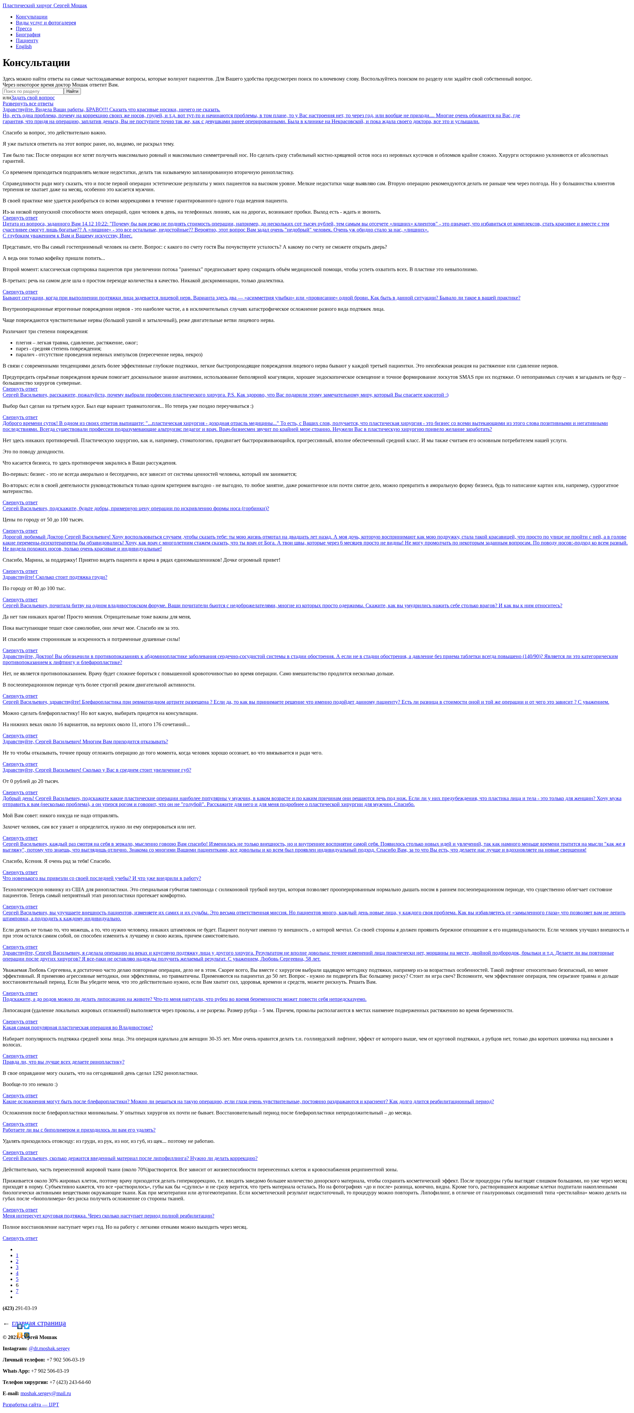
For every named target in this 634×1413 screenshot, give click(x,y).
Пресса (24, 28)
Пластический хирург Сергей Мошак (45, 5)
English (24, 46)
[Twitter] (26, 1326)
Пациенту (27, 40)
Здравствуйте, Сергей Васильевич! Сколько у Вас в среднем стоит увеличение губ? (97, 770)
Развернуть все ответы (28, 103)
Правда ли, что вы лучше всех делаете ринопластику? (63, 1062)
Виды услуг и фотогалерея (46, 22)
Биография (28, 34)
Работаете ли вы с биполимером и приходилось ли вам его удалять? (79, 1130)
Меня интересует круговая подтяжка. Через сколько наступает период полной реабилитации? (108, 1216)
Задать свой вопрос (33, 97)
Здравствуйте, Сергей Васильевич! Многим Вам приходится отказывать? (85, 741)
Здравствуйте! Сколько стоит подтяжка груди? (55, 577)
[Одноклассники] (20, 1335)
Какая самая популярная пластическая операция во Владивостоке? (78, 1027)
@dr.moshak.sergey (49, 1348)
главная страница (39, 1323)
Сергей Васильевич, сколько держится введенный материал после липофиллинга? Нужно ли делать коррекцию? (130, 1158)
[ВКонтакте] (20, 1326)
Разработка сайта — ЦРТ (31, 1404)
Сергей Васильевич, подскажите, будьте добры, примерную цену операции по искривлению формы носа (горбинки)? (136, 508)
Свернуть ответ (20, 218)
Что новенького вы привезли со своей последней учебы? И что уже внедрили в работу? (102, 878)
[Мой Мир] (26, 1335)
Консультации (32, 16)
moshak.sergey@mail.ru (45, 1393)
